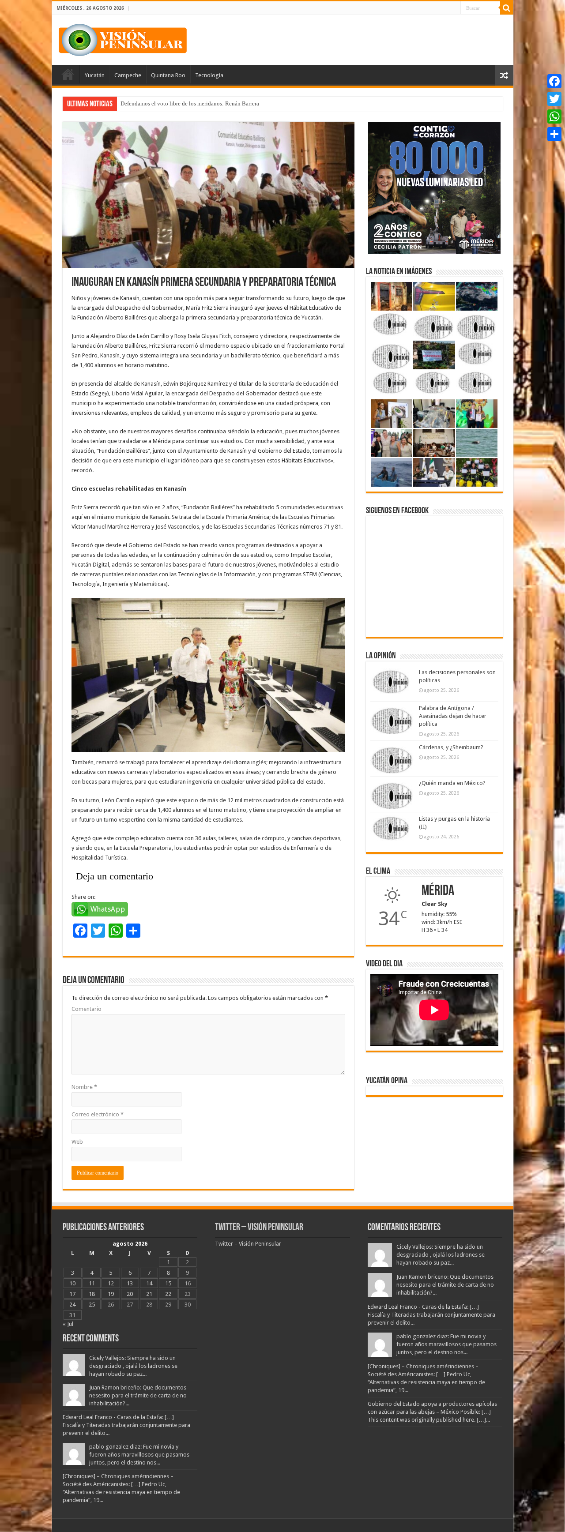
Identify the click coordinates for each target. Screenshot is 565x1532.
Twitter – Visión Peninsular (259, 1228)
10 (72, 1283)
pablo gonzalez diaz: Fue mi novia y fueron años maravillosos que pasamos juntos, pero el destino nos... (139, 1454)
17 (72, 1294)
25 (92, 1304)
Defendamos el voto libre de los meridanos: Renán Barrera (190, 103)
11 (92, 1283)
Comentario (87, 1009)
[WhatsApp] (554, 116)
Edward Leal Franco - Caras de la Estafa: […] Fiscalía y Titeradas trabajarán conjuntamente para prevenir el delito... (126, 1425)
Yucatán (95, 75)
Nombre (84, 1087)
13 (130, 1283)
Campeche (127, 75)
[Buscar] (506, 8)
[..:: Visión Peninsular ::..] (123, 38)
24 (72, 1304)
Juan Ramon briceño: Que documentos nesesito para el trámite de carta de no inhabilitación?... (138, 1395)
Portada (67, 74)
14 (149, 1283)
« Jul (68, 1324)
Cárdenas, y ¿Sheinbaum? (451, 747)
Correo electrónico (98, 1114)
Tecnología (209, 75)
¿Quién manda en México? (452, 783)
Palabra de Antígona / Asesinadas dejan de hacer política (452, 716)
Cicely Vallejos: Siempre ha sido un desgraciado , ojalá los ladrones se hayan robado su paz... (133, 1366)
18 (92, 1294)
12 (111, 1283)
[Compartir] (554, 134)
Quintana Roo (168, 75)
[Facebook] (554, 81)
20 (130, 1294)
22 (168, 1294)
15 (168, 1283)
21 (149, 1294)
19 (111, 1294)
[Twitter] (554, 99)
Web (77, 1141)
